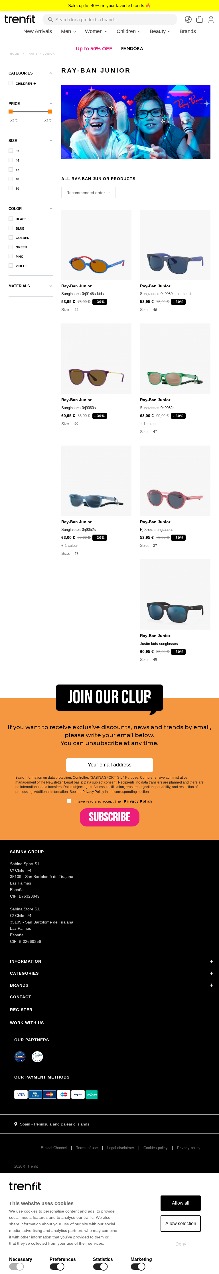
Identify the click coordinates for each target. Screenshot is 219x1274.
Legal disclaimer (120, 1148)
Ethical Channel (54, 1148)
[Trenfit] (20, 19)
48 (155, 310)
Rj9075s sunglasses (156, 529)
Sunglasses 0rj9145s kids (82, 294)
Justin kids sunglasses (159, 644)
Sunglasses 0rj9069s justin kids (166, 294)
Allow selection (180, 1223)
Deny (180, 1244)
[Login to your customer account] (211, 19)
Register (21, 1009)
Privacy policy (188, 1148)
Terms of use (87, 1148)
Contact (20, 997)
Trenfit (32, 1166)
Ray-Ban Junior (76, 286)
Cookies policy (155, 1148)
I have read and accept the (113, 801)
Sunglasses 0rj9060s (78, 408)
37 (155, 546)
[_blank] (37, 1058)
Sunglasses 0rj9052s (157, 408)
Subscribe (109, 817)
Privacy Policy (138, 801)
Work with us (27, 1023)
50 (76, 424)
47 (155, 432)
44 (76, 310)
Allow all (180, 1203)
